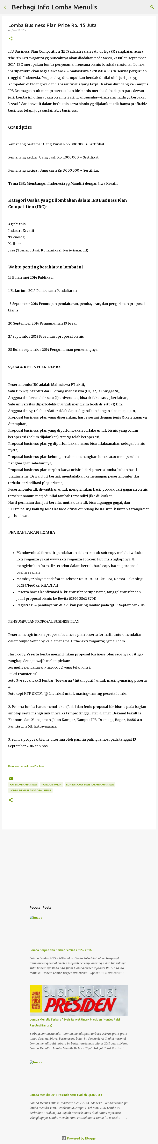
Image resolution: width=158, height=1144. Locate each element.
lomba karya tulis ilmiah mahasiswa (90, 784)
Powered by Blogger (81, 1138)
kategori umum (52, 784)
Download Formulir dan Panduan (26, 766)
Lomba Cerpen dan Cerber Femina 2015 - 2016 (61, 950)
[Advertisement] (79, 864)
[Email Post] (10, 780)
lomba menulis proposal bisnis (30, 790)
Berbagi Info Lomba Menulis (54, 7)
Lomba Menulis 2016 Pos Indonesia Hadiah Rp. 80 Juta (66, 1094)
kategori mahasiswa (23, 784)
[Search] (152, 7)
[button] (10, 39)
